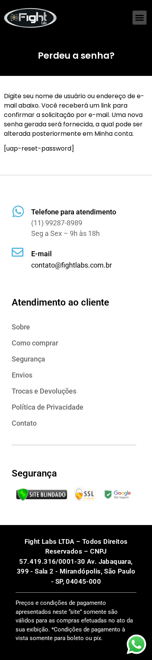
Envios (22, 375)
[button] (140, 18)
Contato (24, 423)
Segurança (28, 359)
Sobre (21, 327)
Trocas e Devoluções (44, 391)
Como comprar (35, 343)
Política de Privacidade (47, 407)
